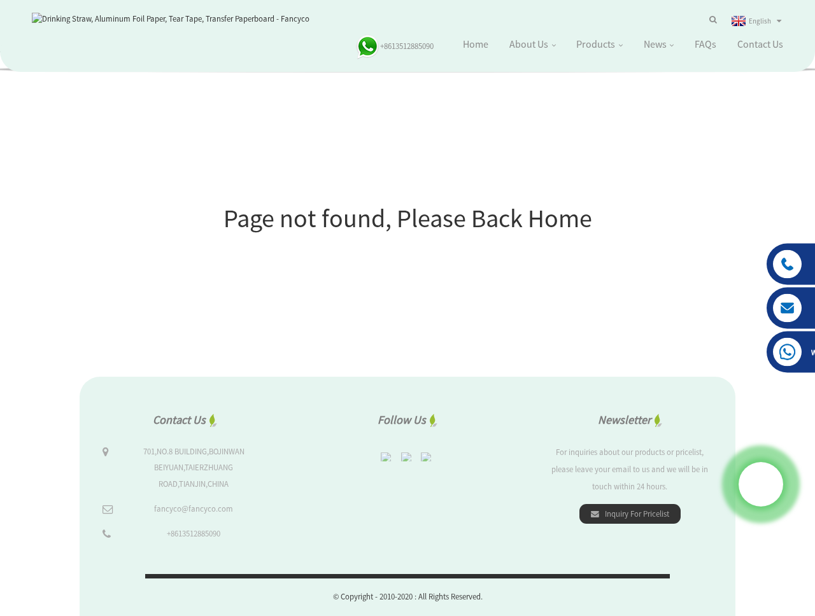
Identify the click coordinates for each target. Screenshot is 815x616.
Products (595, 44)
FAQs (705, 44)
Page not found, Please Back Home (407, 218)
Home (475, 44)
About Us (528, 44)
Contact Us (760, 44)
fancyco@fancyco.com (193, 508)
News (655, 44)
